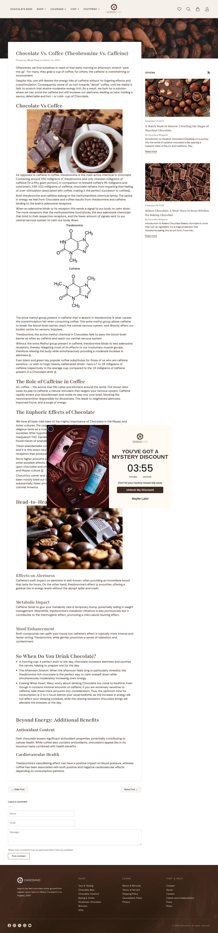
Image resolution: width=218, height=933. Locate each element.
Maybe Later (140, 498)
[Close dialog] (50, 428)
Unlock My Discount (140, 490)
